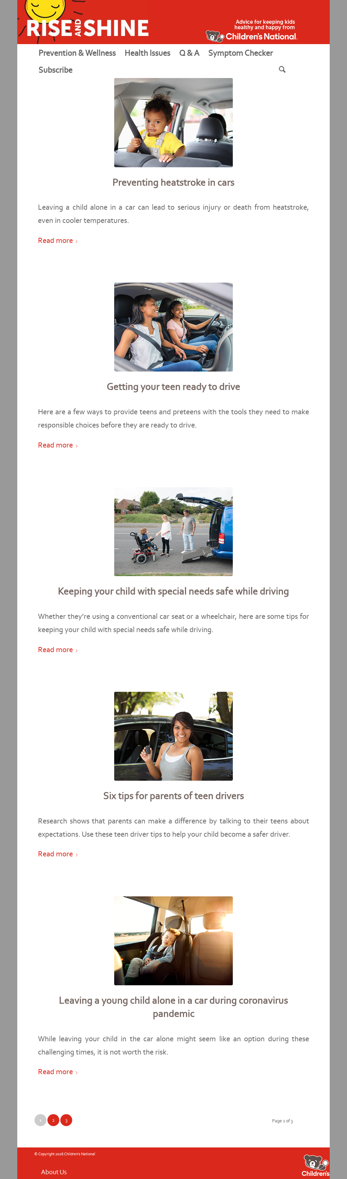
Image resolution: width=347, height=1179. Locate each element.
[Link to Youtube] (254, 1162)
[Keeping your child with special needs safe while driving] (173, 531)
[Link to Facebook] (244, 1162)
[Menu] (85, 69)
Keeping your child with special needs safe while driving (173, 591)
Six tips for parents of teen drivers (173, 796)
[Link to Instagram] (265, 1162)
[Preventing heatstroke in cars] (173, 122)
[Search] (291, 69)
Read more (55, 240)
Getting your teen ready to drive (173, 386)
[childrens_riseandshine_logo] (82, 22)
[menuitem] (77, 52)
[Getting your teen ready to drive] (173, 327)
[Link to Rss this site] (275, 1162)
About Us (54, 1164)
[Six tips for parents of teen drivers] (173, 736)
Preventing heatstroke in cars (173, 182)
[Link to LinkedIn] (295, 1162)
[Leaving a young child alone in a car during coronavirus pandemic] (173, 941)
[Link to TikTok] (285, 1162)
